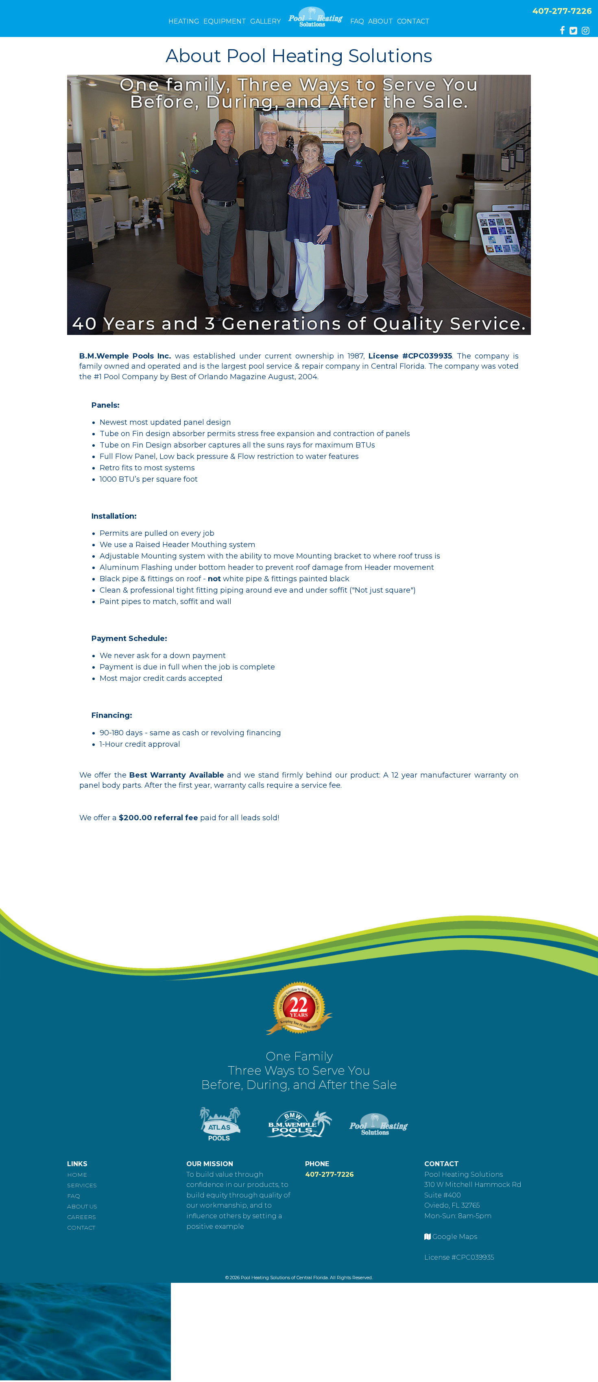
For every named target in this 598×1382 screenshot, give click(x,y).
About (380, 21)
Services (82, 1185)
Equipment (224, 21)
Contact (413, 21)
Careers (81, 1217)
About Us (82, 1206)
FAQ (357, 21)
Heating (183, 21)
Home (77, 1174)
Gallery (265, 21)
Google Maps (454, 1237)
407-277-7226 (562, 11)
